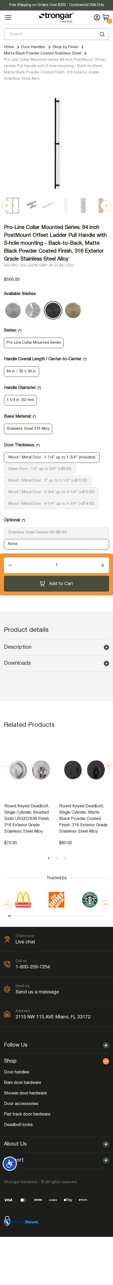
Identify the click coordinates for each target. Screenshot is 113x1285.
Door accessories (21, 1104)
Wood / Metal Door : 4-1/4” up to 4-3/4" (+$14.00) (51, 504)
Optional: (14, 520)
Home (9, 47)
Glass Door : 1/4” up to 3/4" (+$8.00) (39, 469)
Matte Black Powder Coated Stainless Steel (42, 53)
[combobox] (56, 34)
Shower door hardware (25, 1093)
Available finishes (20, 294)
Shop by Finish (65, 47)
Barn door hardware (22, 1083)
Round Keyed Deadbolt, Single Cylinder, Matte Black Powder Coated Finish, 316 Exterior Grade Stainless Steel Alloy (83, 818)
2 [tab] (56, 858)
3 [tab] (64, 858)
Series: (13, 330)
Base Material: (20, 416)
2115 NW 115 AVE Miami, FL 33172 (53, 1017)
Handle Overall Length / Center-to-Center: (45, 359)
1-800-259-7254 (33, 967)
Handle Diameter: (22, 388)
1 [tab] (48, 858)
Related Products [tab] (29, 725)
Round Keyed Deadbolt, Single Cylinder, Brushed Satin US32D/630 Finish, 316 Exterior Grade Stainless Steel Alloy (27, 818)
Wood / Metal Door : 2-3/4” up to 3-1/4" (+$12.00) (51, 492)
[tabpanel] (29, 791)
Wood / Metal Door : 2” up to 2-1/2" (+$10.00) (47, 480)
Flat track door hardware (27, 1114)
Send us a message (37, 992)
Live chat (25, 942)
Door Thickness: (22, 445)
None (12, 544)
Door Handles (33, 47)
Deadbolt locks (18, 1125)
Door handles (16, 1072)
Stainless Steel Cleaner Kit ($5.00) (37, 532)
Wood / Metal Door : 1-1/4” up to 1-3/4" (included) (51, 457)
